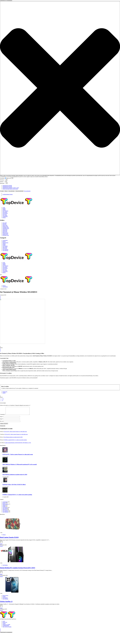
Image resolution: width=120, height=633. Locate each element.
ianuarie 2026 (5, 226)
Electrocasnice (5, 242)
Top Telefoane (5, 210)
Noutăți (3, 208)
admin (1, 543)
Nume (1, 416)
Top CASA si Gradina (6, 626)
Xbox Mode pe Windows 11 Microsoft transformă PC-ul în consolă (19, 464)
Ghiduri (4, 209)
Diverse (4, 217)
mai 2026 (4, 224)
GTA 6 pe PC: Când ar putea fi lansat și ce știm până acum (15, 431)
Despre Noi (4, 622)
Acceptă (2, 191)
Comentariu (2, 414)
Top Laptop (4, 212)
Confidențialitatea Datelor (7, 194)
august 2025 (4, 229)
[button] (60, 88)
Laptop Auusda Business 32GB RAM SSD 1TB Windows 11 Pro (18, 442)
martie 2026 (4, 225)
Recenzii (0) (2, 425)
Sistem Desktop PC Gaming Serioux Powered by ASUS (17, 568)
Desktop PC (4, 391)
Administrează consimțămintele (6, 632)
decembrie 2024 (5, 235)
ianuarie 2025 (5, 234)
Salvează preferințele (19, 191)
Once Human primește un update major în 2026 (13, 437)
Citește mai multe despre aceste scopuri (10, 188)
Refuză (6, 191)
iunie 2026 (4, 222)
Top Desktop (5, 213)
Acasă (3, 207)
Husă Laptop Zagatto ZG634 (9, 537)
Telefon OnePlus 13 (6, 601)
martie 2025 (4, 231)
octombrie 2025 (5, 227)
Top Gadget (4, 215)
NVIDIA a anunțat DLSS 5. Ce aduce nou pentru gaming (15, 439)
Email (1, 418)
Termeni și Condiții (6, 624)
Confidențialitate (5, 625)
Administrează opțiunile (7, 185)
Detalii (1, 546)
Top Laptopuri (5, 249)
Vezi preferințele (11, 191)
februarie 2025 (5, 232)
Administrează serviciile (7, 186)
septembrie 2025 (5, 228)
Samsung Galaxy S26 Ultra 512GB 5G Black (14, 484)
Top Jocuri (4, 214)
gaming (3, 392)
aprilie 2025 (4, 230)
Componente (5, 216)
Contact (4, 623)
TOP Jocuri (4, 248)
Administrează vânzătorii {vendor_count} (10, 187)
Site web (1, 421)
